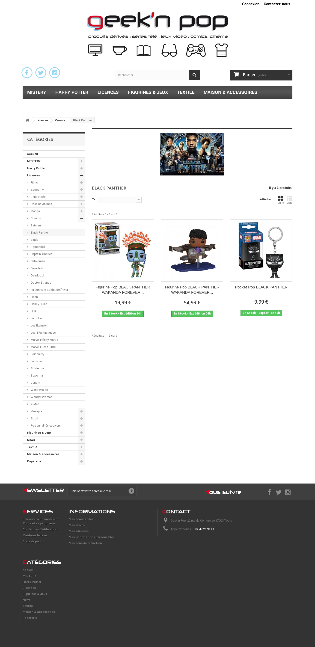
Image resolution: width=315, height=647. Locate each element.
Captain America (41, 254)
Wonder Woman (41, 397)
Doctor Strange (40, 282)
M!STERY (36, 92)
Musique (36, 411)
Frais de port (32, 541)
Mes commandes (81, 519)
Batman (35, 225)
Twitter (40, 72)
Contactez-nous (277, 3)
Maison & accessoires (230, 92)
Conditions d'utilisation (40, 529)
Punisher (36, 361)
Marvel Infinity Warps (44, 339)
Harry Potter (71, 92)
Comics (35, 218)
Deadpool (37, 275)
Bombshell (37, 247)
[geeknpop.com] (157, 34)
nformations (92, 511)
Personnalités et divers (45, 425)
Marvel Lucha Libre (43, 347)
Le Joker (36, 318)
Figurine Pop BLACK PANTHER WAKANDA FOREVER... (123, 290)
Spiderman (37, 368)
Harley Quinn (38, 304)
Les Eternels (38, 325)
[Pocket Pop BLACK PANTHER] (261, 250)
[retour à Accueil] (27, 120)
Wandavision (39, 390)
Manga (35, 211)
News (31, 440)
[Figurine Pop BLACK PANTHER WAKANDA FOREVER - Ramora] (123, 250)
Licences (108, 92)
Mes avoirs (77, 525)
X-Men (34, 404)
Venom (35, 382)
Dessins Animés (41, 204)
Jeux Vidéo (38, 197)
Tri (94, 199)
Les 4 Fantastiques (43, 332)
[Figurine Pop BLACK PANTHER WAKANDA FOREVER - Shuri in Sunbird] (192, 250)
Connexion (250, 3)
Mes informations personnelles (91, 537)
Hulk (33, 311)
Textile (185, 92)
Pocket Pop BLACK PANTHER (261, 287)
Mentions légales (35, 535)
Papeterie (38, 104)
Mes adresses (79, 531)
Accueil (32, 154)
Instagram (54, 72)
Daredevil (36, 268)
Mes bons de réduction (85, 543)
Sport (34, 418)
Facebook (27, 72)
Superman (37, 375)
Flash (34, 297)
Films (34, 182)
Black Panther (39, 232)
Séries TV (37, 189)
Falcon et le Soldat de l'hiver (49, 289)
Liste (289, 202)
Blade (34, 239)
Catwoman (37, 261)
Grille (280, 202)
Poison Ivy (37, 354)
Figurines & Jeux (148, 92)
